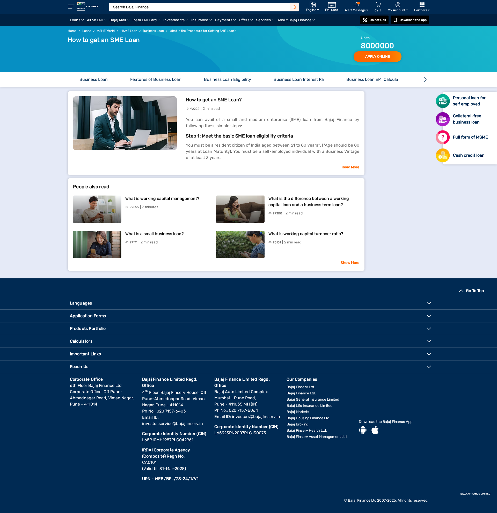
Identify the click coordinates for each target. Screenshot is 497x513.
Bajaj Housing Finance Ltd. (308, 418)
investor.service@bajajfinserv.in (172, 423)
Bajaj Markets (298, 412)
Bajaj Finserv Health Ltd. (307, 430)
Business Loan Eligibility (227, 79)
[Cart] (378, 5)
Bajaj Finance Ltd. (301, 393)
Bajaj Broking (297, 424)
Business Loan (93, 79)
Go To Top (475, 290)
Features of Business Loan (155, 79)
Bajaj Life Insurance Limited (309, 405)
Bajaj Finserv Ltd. (301, 387)
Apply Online (377, 56)
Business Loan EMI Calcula (372, 79)
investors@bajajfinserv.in (256, 416)
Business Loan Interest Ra (299, 79)
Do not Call (378, 20)
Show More (350, 263)
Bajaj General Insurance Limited (313, 399)
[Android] (363, 431)
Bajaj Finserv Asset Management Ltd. (317, 437)
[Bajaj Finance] (88, 6)
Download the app (413, 20)
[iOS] (375, 431)
